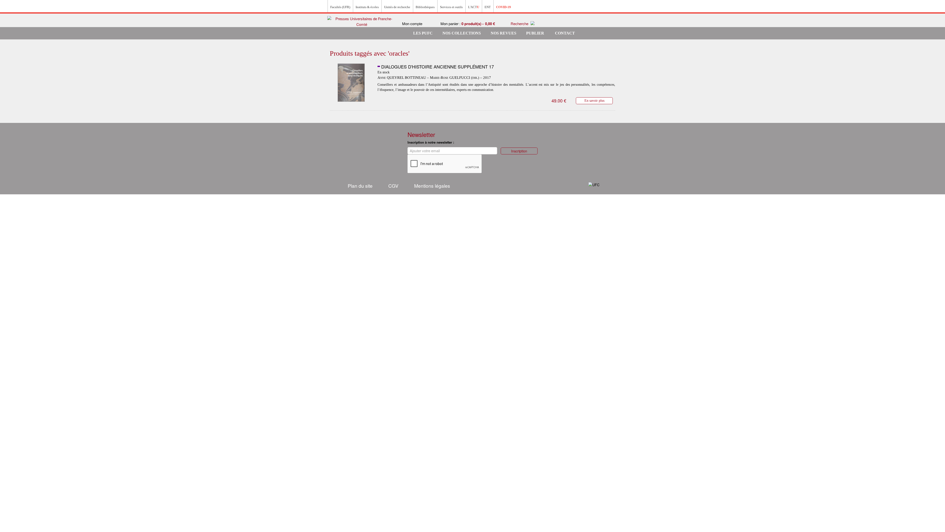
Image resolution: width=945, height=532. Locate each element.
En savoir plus (594, 100)
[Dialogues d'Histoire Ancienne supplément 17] (351, 83)
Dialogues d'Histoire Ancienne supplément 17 (437, 66)
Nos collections (461, 33)
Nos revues (503, 33)
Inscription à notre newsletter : (431, 142)
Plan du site (360, 185)
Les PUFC (423, 33)
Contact (565, 33)
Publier (535, 33)
